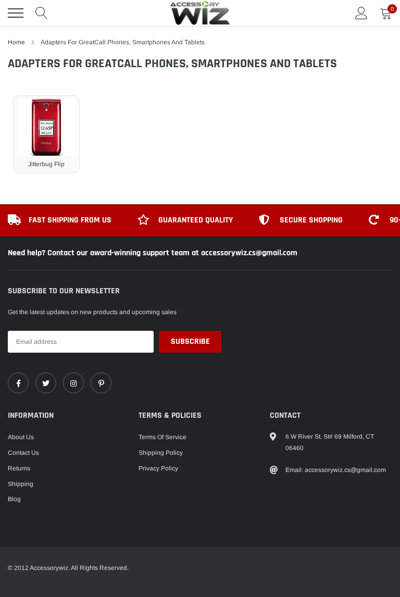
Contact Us (23, 452)
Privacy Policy (158, 468)
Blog (14, 499)
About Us (21, 437)
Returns (19, 468)
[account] (361, 13)
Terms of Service (162, 437)
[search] (41, 13)
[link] (18, 382)
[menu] (15, 13)
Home (16, 42)
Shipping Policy (161, 452)
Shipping (20, 484)
